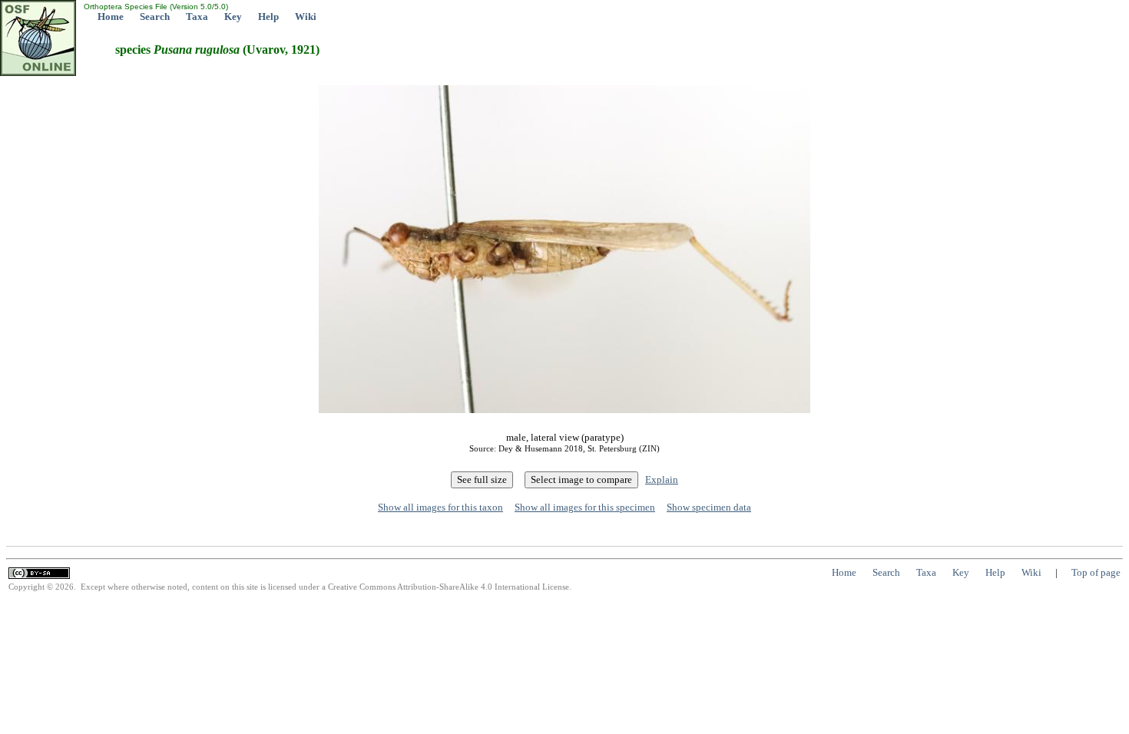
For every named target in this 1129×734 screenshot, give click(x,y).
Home (111, 16)
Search (155, 16)
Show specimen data (709, 507)
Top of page (1096, 572)
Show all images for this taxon (440, 507)
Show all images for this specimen (585, 507)
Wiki (305, 16)
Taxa (197, 16)
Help (268, 16)
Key (233, 16)
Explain (661, 479)
